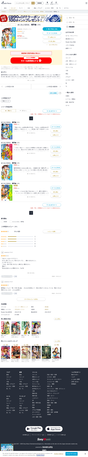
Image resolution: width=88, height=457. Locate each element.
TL (66, 86)
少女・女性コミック (71, 64)
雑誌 (67, 73)
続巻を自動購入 (53, 93)
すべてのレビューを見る (31, 299)
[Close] (85, 454)
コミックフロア (11, 11)
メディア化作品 (70, 45)
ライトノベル (69, 67)
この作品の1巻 (9, 86)
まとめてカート (53, 111)
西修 (36, 337)
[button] (61, 435)
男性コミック (27, 11)
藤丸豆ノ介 (17, 337)
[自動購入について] (60, 93)
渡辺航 (5, 221)
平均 (15, 231)
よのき (33, 361)
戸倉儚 (50, 361)
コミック (20, 11)
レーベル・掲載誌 (70, 99)
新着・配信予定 (70, 102)
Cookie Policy (40, 455)
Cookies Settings (58, 453)
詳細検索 (39, 3)
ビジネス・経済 (70, 80)
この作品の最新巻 (51, 86)
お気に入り (53, 37)
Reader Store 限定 (71, 42)
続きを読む (32, 273)
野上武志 (19, 361)
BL (66, 83)
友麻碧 (12, 337)
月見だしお (24, 361)
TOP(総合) (3, 11)
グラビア (68, 77)
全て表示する (32, 133)
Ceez (28, 361)
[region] (44, 454)
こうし (33, 337)
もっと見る (32, 80)
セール (67, 105)
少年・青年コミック (71, 61)
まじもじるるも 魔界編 (37, 11)
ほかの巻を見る (53, 44)
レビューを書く (21, 33)
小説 (67, 70)
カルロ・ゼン (9, 361)
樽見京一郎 (13, 361)
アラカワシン (45, 361)
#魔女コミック (5, 101)
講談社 (46, 309)
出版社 (67, 96)
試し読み (53, 41)
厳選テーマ (69, 48)
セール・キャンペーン (72, 35)
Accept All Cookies (71, 453)
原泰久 (53, 361)
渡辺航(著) (19, 29)
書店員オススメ (70, 39)
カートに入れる (53, 33)
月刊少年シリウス (27, 29)
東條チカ (3, 361)
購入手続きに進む (53, 29)
